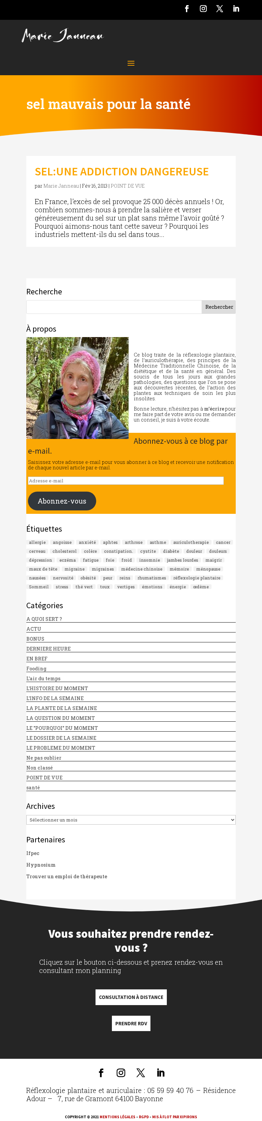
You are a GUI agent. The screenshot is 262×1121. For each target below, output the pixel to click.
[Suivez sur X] (220, 8)
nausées (37, 577)
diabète (171, 551)
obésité (88, 577)
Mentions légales (117, 1117)
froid (126, 560)
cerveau (37, 551)
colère (90, 551)
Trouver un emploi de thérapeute (66, 876)
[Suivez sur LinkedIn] (236, 8)
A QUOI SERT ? (44, 619)
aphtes (110, 542)
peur (107, 577)
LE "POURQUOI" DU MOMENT (62, 728)
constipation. (118, 551)
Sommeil (39, 586)
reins (124, 577)
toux (105, 586)
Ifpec (32, 853)
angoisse (62, 542)
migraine (74, 568)
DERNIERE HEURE (48, 648)
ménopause (208, 568)
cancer (223, 542)
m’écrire (214, 408)
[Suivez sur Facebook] (187, 8)
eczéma (67, 560)
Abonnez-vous (62, 500)
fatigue (91, 560)
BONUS (35, 639)
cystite (148, 551)
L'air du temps (43, 678)
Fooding (36, 668)
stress (62, 586)
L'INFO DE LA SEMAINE (55, 698)
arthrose (134, 542)
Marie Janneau (61, 186)
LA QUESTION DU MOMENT (60, 718)
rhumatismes (151, 577)
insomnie (149, 560)
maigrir (213, 560)
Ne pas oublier (43, 758)
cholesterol (65, 551)
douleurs (218, 551)
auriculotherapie (191, 542)
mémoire (179, 568)
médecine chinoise (141, 568)
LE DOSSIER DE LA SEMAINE (61, 738)
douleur (194, 551)
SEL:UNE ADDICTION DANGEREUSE (122, 171)
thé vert (84, 586)
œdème (201, 586)
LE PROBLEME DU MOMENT (60, 748)
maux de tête (43, 568)
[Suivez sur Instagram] (203, 8)
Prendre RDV (131, 1023)
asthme (158, 542)
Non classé (39, 767)
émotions (152, 586)
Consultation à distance (131, 997)
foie (110, 560)
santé (33, 787)
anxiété (87, 542)
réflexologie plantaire (196, 577)
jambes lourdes (182, 560)
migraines (103, 568)
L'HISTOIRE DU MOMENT (57, 688)
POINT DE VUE (128, 186)
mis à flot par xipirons (174, 1117)
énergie (178, 586)
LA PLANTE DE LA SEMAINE (61, 708)
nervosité (63, 577)
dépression (40, 560)
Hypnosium (41, 865)
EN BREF (36, 658)
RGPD (144, 1117)
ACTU (33, 629)
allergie (37, 542)
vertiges (126, 586)
